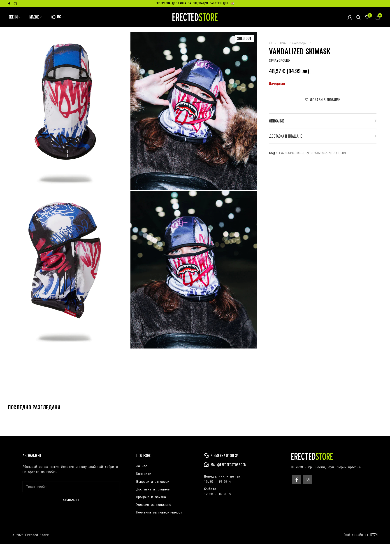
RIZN (374, 534)
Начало (274, 40)
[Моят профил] (349, 17)
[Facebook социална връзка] (9, 4)
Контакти (143, 473)
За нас (141, 466)
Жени (284, 43)
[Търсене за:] (358, 17)
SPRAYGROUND (279, 60)
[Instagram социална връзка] (15, 4)
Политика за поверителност (159, 512)
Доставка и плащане (152, 489)
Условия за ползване (153, 504)
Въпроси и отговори (152, 481)
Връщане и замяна (151, 497)
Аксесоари (300, 43)
